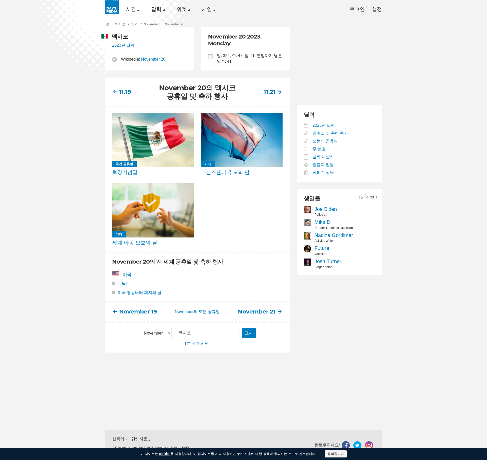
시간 (131, 9)
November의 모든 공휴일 (197, 311)
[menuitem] (131, 9)
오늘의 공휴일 (325, 141)
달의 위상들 (323, 172)
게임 (207, 9)
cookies (164, 454)
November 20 (153, 59)
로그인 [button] (357, 9)
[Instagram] (369, 445)
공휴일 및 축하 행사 (330, 133)
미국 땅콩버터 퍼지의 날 (139, 292)
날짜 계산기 (323, 157)
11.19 (125, 91)
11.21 (269, 91)
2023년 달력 (123, 45)
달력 (156, 9)
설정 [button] (377, 9)
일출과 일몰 (323, 164)
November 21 (256, 311)
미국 (127, 274)
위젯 (182, 9)
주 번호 (319, 149)
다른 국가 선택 (195, 343)
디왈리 (124, 283)
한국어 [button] (118, 439)
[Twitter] (357, 445)
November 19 (137, 311)
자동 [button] (143, 439)
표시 (249, 333)
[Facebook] (346, 445)
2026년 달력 (324, 125)
